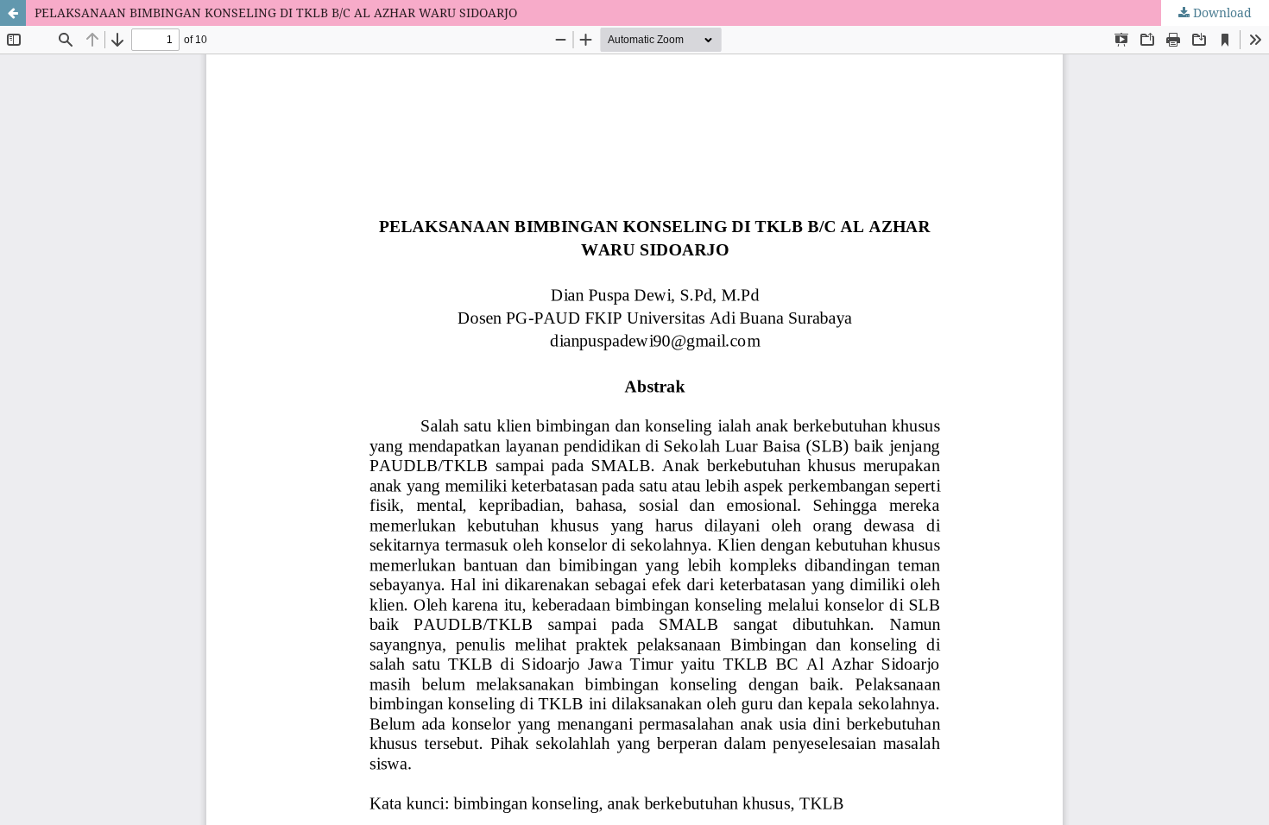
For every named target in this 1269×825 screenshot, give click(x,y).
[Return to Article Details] (13, 13)
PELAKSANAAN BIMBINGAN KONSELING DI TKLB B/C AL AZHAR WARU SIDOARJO (276, 12)
